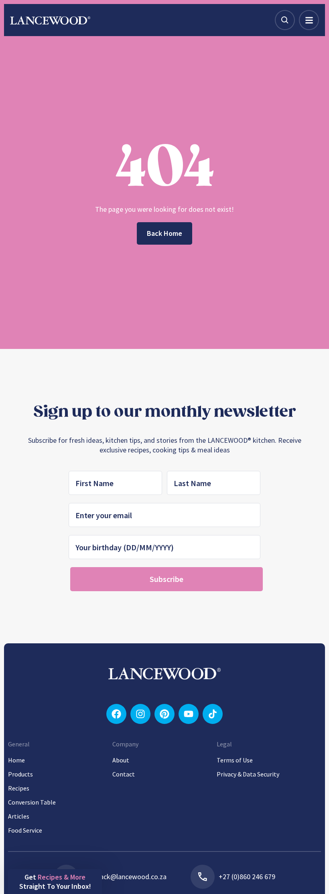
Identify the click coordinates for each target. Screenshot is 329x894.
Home (16, 760)
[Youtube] (189, 714)
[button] (55, 881)
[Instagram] (140, 714)
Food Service (25, 830)
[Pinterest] (164, 714)
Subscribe (166, 579)
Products (20, 774)
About (120, 760)
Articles (18, 816)
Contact (123, 774)
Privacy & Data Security (248, 774)
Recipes (18, 788)
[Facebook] (116, 714)
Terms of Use (235, 760)
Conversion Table (32, 802)
